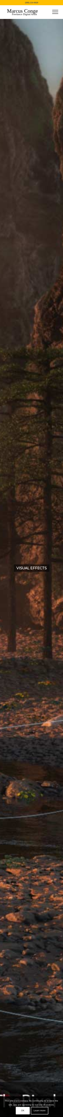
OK (22, 1110)
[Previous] (8, 568)
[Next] (55, 568)
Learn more (40, 1110)
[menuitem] (53, 12)
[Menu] (53, 12)
